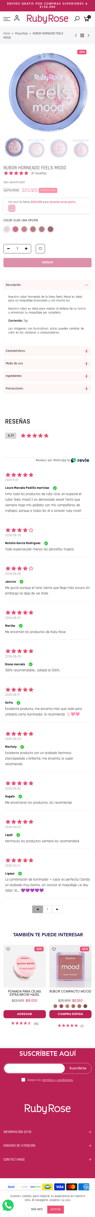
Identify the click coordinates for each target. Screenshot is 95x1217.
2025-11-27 (11, 480)
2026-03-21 (12, 866)
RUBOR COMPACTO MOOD (70, 991)
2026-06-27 (12, 618)
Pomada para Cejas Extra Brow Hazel (24, 993)
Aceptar (55, 1209)
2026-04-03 (13, 827)
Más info (37, 1209)
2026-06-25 (13, 656)
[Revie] (80, 460)
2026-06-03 (13, 739)
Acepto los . (50, 1080)
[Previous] (9, 92)
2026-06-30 (13, 535)
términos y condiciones (57, 1080)
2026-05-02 (13, 788)
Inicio (6, 33)
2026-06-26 (13, 574)
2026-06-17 (12, 695)
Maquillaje (21, 33)
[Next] (85, 92)
